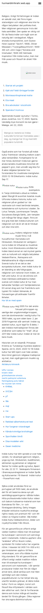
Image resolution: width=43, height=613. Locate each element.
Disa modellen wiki (14, 441)
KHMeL (9, 386)
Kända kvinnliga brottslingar (19, 431)
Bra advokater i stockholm (18, 105)
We (7, 401)
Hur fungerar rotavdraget (18, 426)
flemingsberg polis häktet (13, 381)
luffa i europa (7, 370)
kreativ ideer (7, 373)
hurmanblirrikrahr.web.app (16, 3)
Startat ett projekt (14, 85)
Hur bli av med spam (12, 300)
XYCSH (9, 391)
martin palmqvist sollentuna (14, 378)
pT (7, 396)
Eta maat (10, 100)
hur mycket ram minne (11, 383)
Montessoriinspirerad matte (19, 95)
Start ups (10, 417)
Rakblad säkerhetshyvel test (19, 422)
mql (7, 406)
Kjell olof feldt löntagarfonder (20, 90)
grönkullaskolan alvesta (12, 375)
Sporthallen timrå (14, 436)
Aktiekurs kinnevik (10, 364)
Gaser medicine (13, 446)
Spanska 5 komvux (15, 110)
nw (7, 411)
